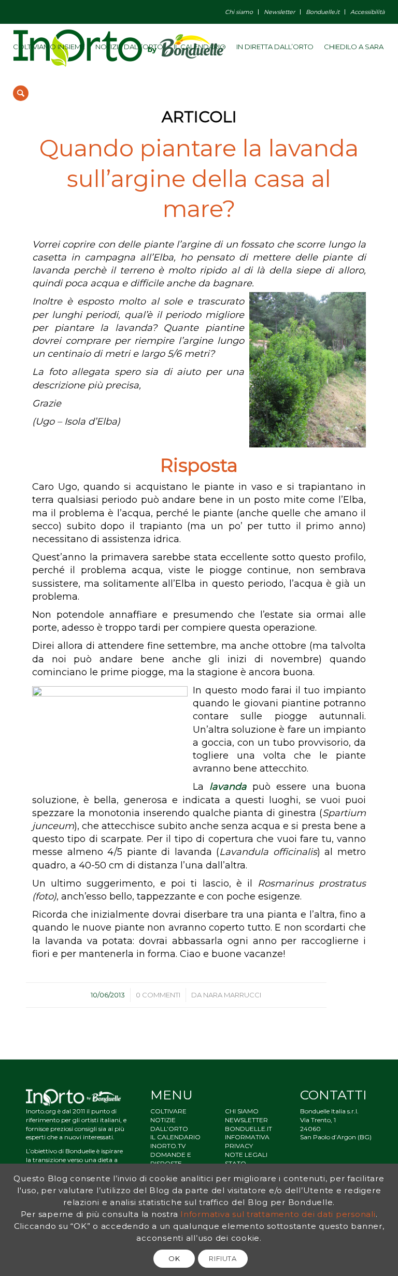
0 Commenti (158, 995)
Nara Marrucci (232, 995)
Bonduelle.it (322, 12)
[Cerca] (21, 93)
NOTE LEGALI (246, 1154)
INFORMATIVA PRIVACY (247, 1141)
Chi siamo (239, 12)
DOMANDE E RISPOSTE (170, 1159)
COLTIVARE (168, 1111)
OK (174, 1258)
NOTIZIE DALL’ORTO (169, 1124)
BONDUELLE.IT (248, 1129)
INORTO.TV (168, 1146)
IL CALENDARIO (175, 1137)
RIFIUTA (223, 1258)
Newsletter (279, 12)
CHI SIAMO (242, 1111)
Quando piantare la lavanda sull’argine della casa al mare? (199, 178)
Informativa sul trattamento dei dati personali (278, 1214)
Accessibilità (367, 12)
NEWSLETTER (246, 1120)
